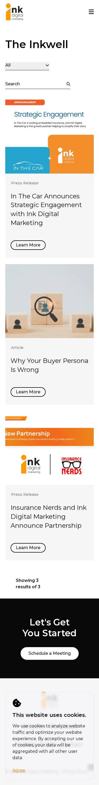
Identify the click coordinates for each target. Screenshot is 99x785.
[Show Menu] (91, 12)
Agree (18, 770)
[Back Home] (14, 12)
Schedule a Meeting (50, 653)
